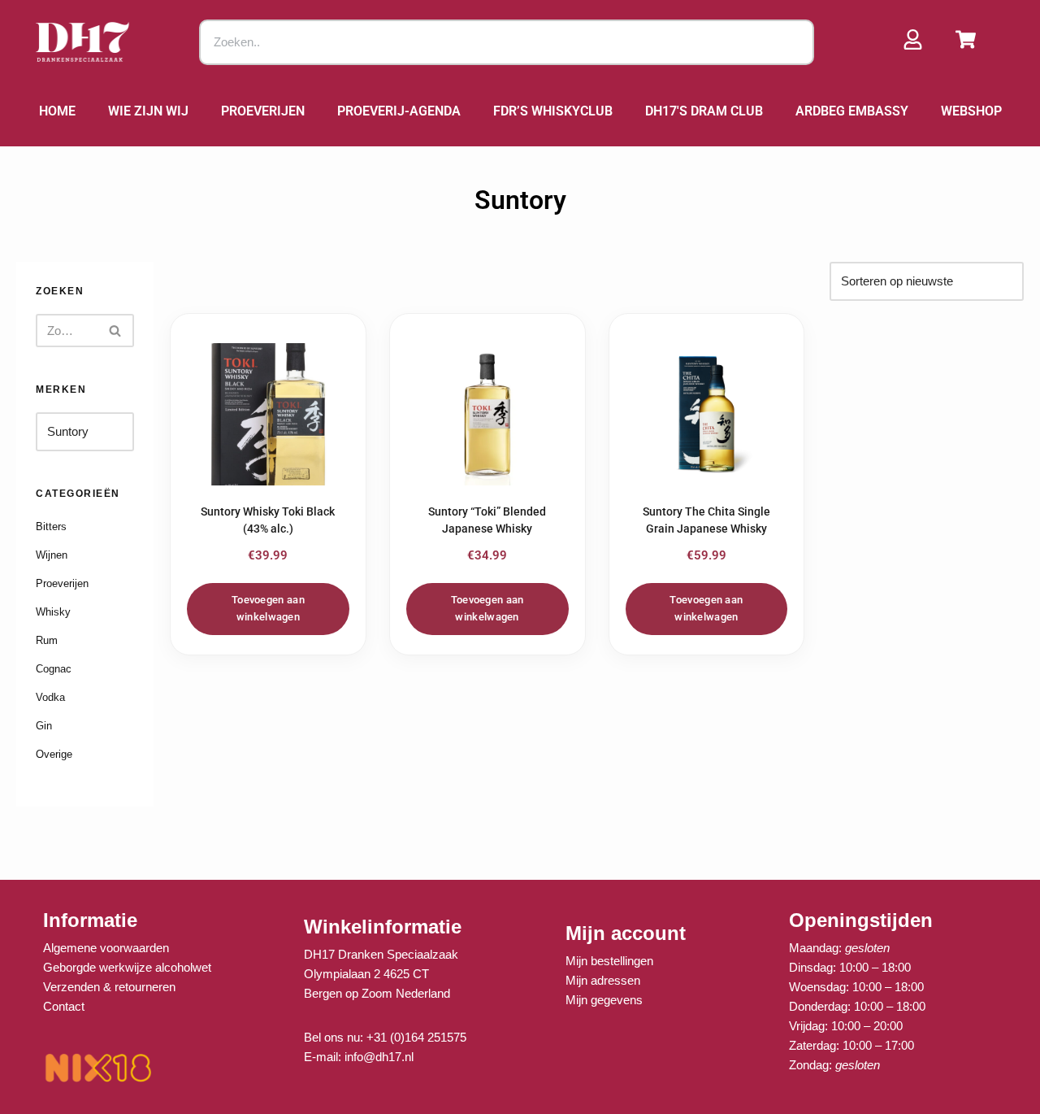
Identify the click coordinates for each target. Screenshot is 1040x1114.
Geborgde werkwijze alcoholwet (127, 967)
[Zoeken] (116, 330)
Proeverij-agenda (399, 111)
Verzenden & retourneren (109, 987)
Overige (54, 754)
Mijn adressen (603, 980)
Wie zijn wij (148, 111)
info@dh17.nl (379, 1057)
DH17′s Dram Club (704, 111)
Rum (47, 640)
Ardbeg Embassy (851, 111)
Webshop (971, 111)
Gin (44, 726)
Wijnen (51, 555)
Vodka (50, 697)
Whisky (53, 612)
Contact (63, 1006)
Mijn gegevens (604, 1000)
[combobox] (507, 42)
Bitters (51, 526)
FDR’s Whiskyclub (553, 111)
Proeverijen (263, 111)
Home (57, 111)
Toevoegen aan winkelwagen (268, 608)
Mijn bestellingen (609, 961)
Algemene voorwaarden (106, 948)
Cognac (54, 669)
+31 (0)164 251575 (416, 1037)
